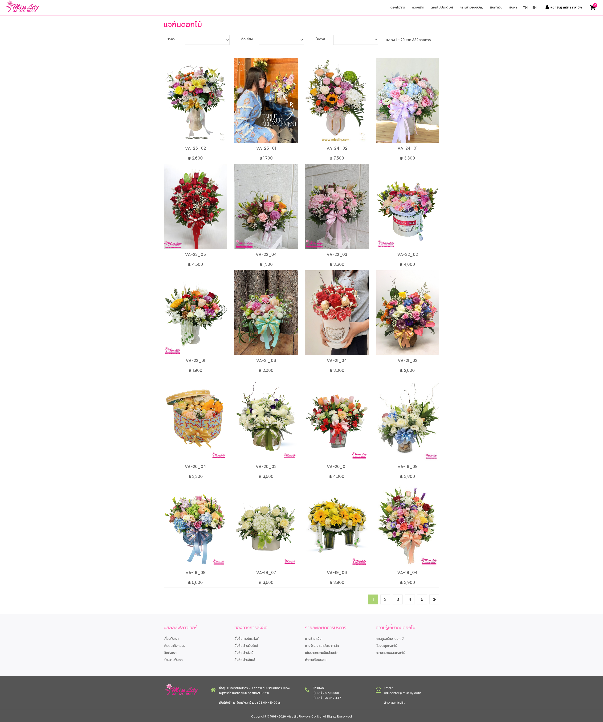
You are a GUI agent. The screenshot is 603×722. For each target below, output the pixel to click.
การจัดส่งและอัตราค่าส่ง (322, 646)
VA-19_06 (337, 572)
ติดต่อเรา (170, 653)
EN (535, 7)
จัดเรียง (247, 39)
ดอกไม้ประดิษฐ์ (442, 7)
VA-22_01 (195, 360)
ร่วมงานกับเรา (173, 660)
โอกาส (320, 39)
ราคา (171, 39)
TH (525, 7)
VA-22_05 (195, 254)
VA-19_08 (196, 572)
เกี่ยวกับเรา (171, 638)
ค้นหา (513, 7)
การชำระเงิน (313, 638)
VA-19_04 (407, 572)
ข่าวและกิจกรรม (174, 646)
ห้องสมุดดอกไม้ (386, 646)
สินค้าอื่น (496, 7)
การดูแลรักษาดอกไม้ (389, 638)
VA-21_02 (407, 360)
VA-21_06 (266, 360)
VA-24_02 (336, 148)
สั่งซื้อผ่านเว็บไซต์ (246, 646)
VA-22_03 (337, 254)
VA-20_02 (266, 466)
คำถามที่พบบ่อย (315, 660)
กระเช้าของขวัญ (471, 7)
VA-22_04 (266, 254)
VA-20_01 (337, 466)
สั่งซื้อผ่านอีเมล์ (244, 660)
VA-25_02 (195, 148)
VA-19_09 (408, 466)
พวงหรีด (418, 7)
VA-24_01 (408, 148)
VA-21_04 (337, 360)
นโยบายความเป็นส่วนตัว (321, 653)
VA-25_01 (266, 148)
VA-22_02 (407, 254)
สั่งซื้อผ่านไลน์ (243, 653)
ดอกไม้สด (397, 7)
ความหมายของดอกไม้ (390, 653)
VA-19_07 (266, 572)
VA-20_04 (195, 466)
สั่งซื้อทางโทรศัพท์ (246, 638)
